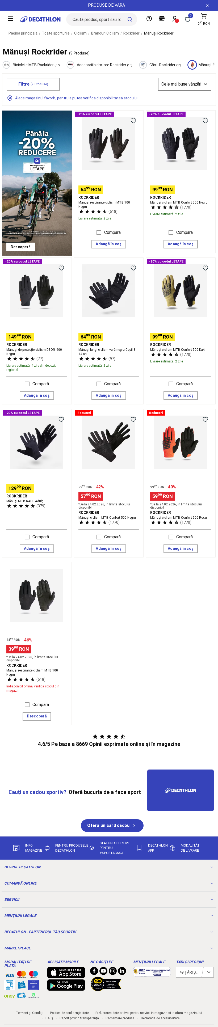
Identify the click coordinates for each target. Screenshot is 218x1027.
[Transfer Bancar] (9, 988)
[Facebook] (94, 972)
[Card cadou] (21, 986)
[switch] (133, 120)
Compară (112, 232)
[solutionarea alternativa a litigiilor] (152, 974)
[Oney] (9, 996)
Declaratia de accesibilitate (160, 1018)
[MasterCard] (21, 976)
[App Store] (66, 975)
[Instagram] (113, 972)
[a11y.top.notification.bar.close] (207, 5)
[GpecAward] (106, 989)
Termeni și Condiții (29, 1013)
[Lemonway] (33, 996)
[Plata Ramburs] (21, 997)
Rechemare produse (120, 1018)
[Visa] (9, 975)
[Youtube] (103, 972)
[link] (20, 247)
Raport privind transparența (79, 1018)
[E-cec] (33, 988)
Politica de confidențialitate (69, 1013)
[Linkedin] (122, 972)
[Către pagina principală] (40, 19)
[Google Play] (66, 988)
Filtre (33, 84)
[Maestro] (33, 976)
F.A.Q (49, 1018)
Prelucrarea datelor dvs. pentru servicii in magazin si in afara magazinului (148, 1013)
